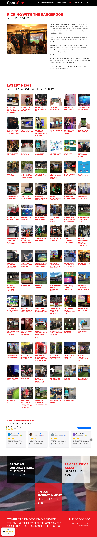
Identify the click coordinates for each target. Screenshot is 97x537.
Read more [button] (10, 445)
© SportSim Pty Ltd (77, 523)
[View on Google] (9, 434)
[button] (6, 439)
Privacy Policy (87, 523)
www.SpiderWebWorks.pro (84, 525)
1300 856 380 (80, 519)
